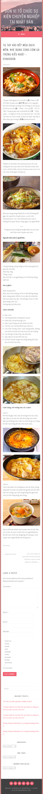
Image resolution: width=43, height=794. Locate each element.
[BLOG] (19, 783)
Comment (6, 586)
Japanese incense (10, 554)
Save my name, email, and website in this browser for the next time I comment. (8, 654)
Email (5, 622)
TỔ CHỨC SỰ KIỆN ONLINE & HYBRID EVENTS (17, 701)
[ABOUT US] (15, 783)
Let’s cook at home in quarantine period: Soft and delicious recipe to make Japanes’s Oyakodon (31, 558)
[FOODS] (28, 783)
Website (6, 631)
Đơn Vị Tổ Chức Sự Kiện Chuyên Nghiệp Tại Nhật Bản (22, 16)
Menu (23, 34)
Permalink (6, 545)
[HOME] (11, 783)
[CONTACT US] (23, 783)
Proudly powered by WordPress (18, 788)
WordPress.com (24, 790)
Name (5, 612)
